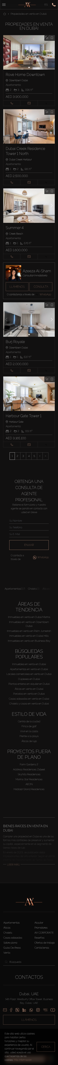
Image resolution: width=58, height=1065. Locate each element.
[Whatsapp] (31, 1010)
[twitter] (17, 1010)
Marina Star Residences (29, 779)
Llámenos (17, 286)
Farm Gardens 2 (29, 764)
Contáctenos (41, 947)
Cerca (45, 1046)
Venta (6, 952)
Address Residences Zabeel (29, 769)
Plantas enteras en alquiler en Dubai (29, 683)
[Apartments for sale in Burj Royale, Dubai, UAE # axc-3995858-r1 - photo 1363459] (29, 319)
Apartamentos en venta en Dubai (29, 669)
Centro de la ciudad (29, 721)
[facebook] (11, 1010)
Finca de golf (29, 726)
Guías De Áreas (12, 947)
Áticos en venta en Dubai (29, 688)
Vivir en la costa (29, 731)
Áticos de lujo (29, 741)
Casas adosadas (12, 937)
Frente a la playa (29, 736)
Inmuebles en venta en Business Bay (29, 640)
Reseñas (39, 937)
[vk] (45, 1010)
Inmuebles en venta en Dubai (29, 664)
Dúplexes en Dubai (29, 679)
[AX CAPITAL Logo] (27, 4)
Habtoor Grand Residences (29, 789)
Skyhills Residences (29, 774)
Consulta (41, 286)
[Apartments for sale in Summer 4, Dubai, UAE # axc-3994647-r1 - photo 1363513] (29, 205)
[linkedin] (24, 1010)
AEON (29, 784)
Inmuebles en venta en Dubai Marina (29, 617)
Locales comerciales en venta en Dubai (29, 674)
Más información (23, 1059)
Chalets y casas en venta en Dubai (29, 703)
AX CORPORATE (44, 932)
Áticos (6, 927)
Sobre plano (10, 942)
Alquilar (38, 922)
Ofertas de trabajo (44, 942)
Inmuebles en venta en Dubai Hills (29, 635)
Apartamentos (11, 922)
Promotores (40, 927)
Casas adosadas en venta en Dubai (29, 698)
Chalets (7, 932)
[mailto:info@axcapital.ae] (5, 1010)
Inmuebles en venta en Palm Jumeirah (29, 630)
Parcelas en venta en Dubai (29, 693)
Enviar (29, 545)
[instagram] (38, 1010)
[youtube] (53, 1010)
